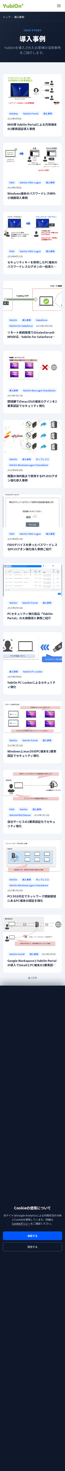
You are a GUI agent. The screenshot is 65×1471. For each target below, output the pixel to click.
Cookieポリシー (21, 1223)
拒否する (32, 1247)
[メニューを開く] (59, 5)
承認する (32, 1236)
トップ (6, 17)
